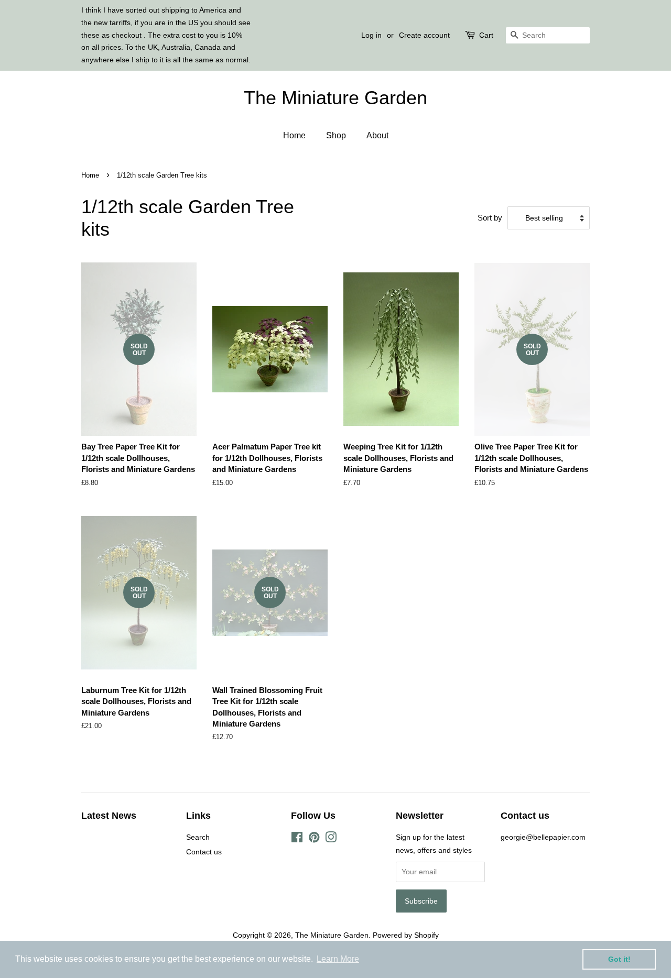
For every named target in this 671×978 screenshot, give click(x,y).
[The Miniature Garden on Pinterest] (314, 839)
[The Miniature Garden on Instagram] (331, 839)
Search (198, 837)
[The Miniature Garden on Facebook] (297, 839)
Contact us (204, 852)
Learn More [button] (338, 958)
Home (294, 135)
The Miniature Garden (335, 97)
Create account (424, 35)
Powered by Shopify (406, 935)
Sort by (490, 217)
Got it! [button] (619, 959)
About (377, 135)
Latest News (108, 815)
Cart (486, 35)
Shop (336, 135)
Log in (371, 35)
